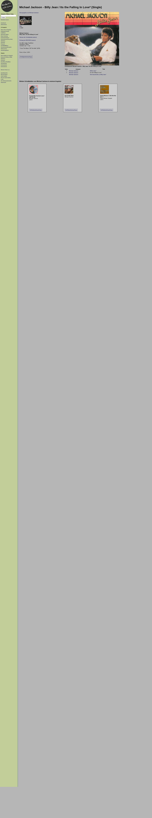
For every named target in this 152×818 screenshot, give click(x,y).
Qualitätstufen (4, 72)
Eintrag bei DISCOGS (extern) (28, 40)
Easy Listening (4, 36)
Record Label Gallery (6, 77)
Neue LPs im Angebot (6, 29)
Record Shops (4, 74)
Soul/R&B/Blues (4, 45)
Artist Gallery (4, 76)
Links (2, 79)
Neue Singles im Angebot (7, 55)
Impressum (3, 82)
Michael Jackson (73, 71)
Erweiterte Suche (5, 19)
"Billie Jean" (93, 71)
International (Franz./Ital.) (7, 39)
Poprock (3, 44)
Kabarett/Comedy (5, 31)
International (4, 66)
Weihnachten (4, 48)
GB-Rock (3, 40)
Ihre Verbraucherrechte (6, 80)
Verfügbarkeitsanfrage (26, 56)
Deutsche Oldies (5, 34)
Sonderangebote (5, 50)
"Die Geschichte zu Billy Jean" (98, 74)
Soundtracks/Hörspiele (6, 47)
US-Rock (3, 42)
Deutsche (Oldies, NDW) (6, 57)
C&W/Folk (3, 32)
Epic (21, 26)
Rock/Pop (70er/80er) (5, 61)
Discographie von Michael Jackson (29, 12)
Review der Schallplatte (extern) (28, 37)
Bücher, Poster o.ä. (5, 69)
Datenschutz (4, 24)
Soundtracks (4, 63)
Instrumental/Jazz (5, 37)
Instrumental (4, 65)
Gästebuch (3, 22)
